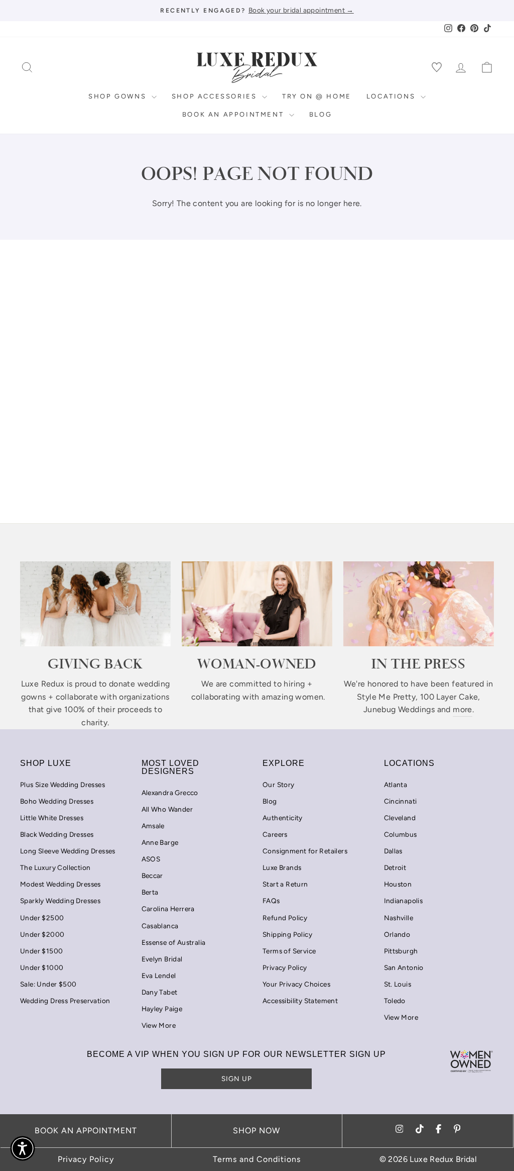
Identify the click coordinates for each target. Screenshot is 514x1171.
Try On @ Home (316, 96)
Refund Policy (285, 918)
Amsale (153, 826)
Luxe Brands (282, 867)
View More (159, 1025)
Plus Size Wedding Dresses (62, 784)
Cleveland (400, 818)
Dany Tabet (160, 992)
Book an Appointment (234, 114)
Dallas (393, 851)
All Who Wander (167, 809)
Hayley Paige (162, 1009)
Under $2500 (42, 918)
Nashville (399, 918)
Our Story (279, 784)
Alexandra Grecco (170, 793)
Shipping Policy (287, 934)
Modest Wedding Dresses (60, 884)
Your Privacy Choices (296, 984)
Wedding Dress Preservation (65, 1001)
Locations (392, 96)
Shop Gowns (118, 96)
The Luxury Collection (55, 867)
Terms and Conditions (257, 1159)
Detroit (395, 867)
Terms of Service (289, 951)
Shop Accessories (216, 96)
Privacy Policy (285, 967)
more (462, 709)
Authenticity (283, 818)
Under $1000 (41, 967)
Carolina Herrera (168, 909)
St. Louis (398, 984)
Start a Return (285, 884)
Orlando (397, 934)
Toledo (395, 1001)
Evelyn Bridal (162, 959)
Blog (320, 114)
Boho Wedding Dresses (56, 801)
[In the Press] (418, 603)
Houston (398, 884)
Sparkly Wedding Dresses (60, 901)
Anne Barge (160, 842)
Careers (275, 834)
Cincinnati (400, 801)
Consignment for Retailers (305, 851)
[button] (22, 1148)
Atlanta (396, 784)
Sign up (236, 1079)
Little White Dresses (51, 818)
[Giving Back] (95, 603)
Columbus (400, 834)
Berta (150, 892)
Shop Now (256, 1130)
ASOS (151, 859)
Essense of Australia (174, 942)
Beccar (152, 875)
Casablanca (160, 926)
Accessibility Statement (300, 1001)
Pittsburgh (401, 951)
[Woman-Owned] (257, 603)
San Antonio (404, 967)
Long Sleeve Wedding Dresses (67, 851)
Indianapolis (403, 901)
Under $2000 (42, 934)
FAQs (271, 901)
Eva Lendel (159, 975)
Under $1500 (41, 951)
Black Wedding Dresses (56, 834)
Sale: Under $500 (48, 984)
